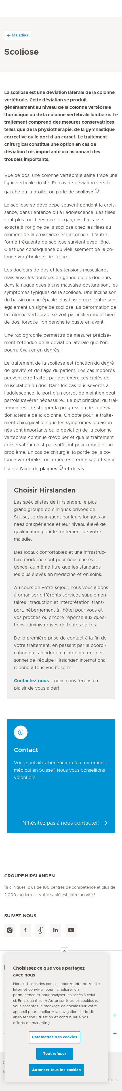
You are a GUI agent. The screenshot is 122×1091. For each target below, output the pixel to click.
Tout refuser (54, 1054)
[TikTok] (40, 930)
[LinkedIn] (55, 930)
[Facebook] (25, 930)
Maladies (20, 35)
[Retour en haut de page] (64, 951)
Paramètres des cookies (54, 1037)
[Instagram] (9, 930)
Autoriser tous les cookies (56, 1070)
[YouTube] (71, 930)
